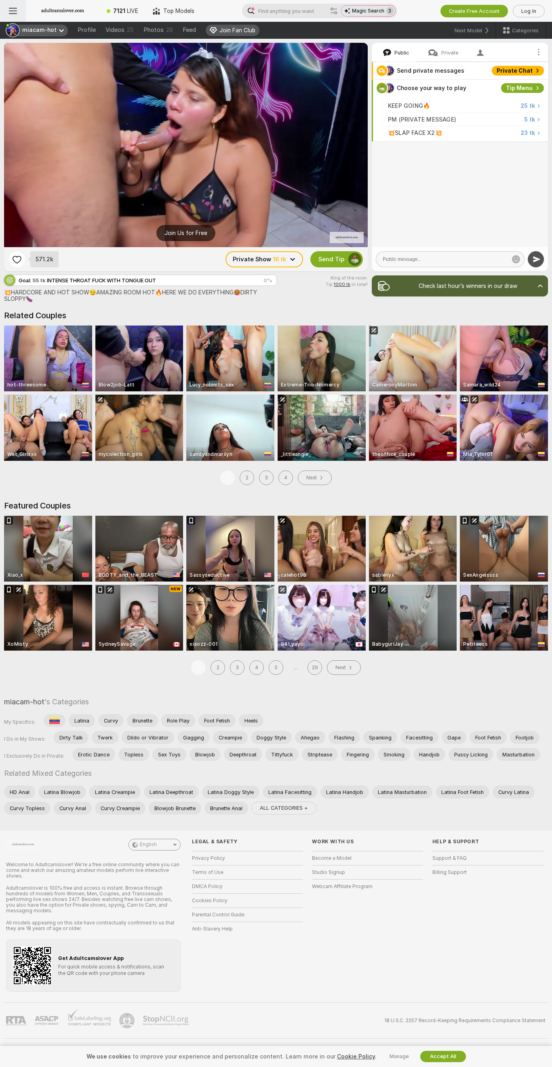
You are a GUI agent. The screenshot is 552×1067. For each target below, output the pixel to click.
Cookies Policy (210, 900)
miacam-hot (24, 701)
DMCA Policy (207, 886)
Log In (528, 11)
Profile (87, 30)
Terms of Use (207, 872)
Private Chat (515, 70)
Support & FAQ (449, 858)
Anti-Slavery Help (212, 929)
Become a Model (332, 858)
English (148, 844)
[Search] (333, 11)
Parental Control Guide (218, 915)
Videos (119, 30)
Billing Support (449, 872)
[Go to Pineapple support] (127, 1020)
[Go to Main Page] (62, 11)
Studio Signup (328, 872)
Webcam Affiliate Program (342, 886)
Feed (189, 30)
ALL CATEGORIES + (284, 808)
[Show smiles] (516, 259)
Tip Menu (519, 88)
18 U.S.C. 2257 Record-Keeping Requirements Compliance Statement (465, 1020)
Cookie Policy (356, 1056)
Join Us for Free (185, 233)
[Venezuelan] (54, 720)
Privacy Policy (208, 858)
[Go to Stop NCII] (166, 1020)
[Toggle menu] (13, 11)
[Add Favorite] (17, 259)
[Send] (536, 259)
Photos (158, 30)
